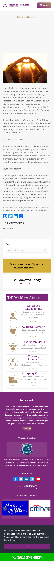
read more (20, 428)
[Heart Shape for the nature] (25, 68)
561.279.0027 (27, 283)
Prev (5, 509)
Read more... (33, 321)
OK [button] (27, 546)
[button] (22, 540)
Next (49, 509)
